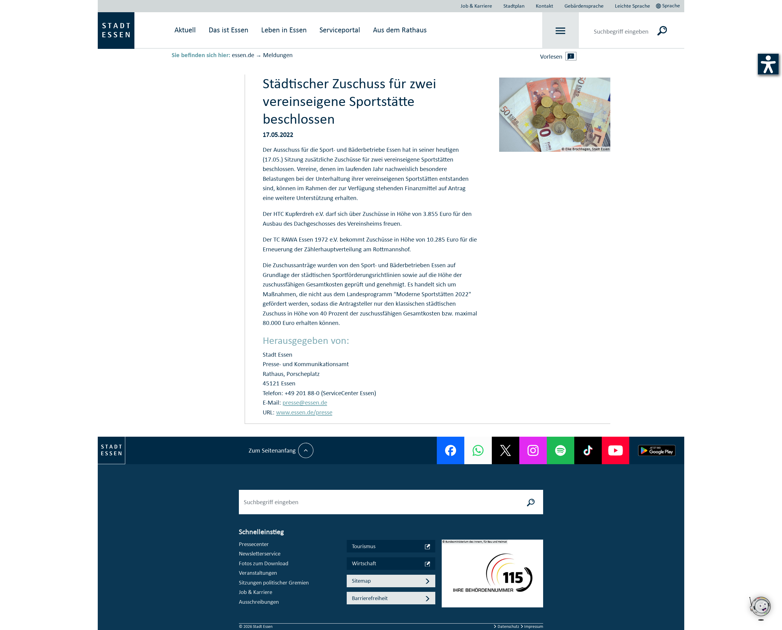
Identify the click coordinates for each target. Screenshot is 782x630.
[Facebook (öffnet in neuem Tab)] (450, 450)
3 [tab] (447, 588)
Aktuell (185, 30)
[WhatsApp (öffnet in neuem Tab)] (478, 450)
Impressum (533, 626)
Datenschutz (508, 626)
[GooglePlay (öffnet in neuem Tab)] (656, 450)
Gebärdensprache (584, 5)
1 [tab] (447, 569)
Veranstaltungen (258, 572)
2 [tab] (447, 578)
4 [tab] (447, 598)
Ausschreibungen (259, 601)
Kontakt (544, 5)
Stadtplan (513, 5)
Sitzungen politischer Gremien (274, 582)
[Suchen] (662, 30)
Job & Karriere (476, 5)
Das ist (228, 30)
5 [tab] (447, 608)
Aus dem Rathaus (400, 30)
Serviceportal (340, 30)
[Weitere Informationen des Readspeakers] (570, 56)
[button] (668, 5)
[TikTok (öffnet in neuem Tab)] (588, 450)
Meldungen (278, 55)
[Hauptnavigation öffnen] (561, 30)
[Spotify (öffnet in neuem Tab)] (560, 450)
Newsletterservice (259, 553)
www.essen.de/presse (304, 412)
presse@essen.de (305, 402)
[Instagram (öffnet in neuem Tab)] (533, 450)
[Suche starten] (531, 502)
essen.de (243, 55)
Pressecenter (254, 544)
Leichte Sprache (632, 5)
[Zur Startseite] (116, 30)
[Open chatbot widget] (760, 608)
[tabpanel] (492, 577)
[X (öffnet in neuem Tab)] (505, 450)
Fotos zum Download (263, 563)
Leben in (284, 30)
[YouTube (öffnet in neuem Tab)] (615, 450)
